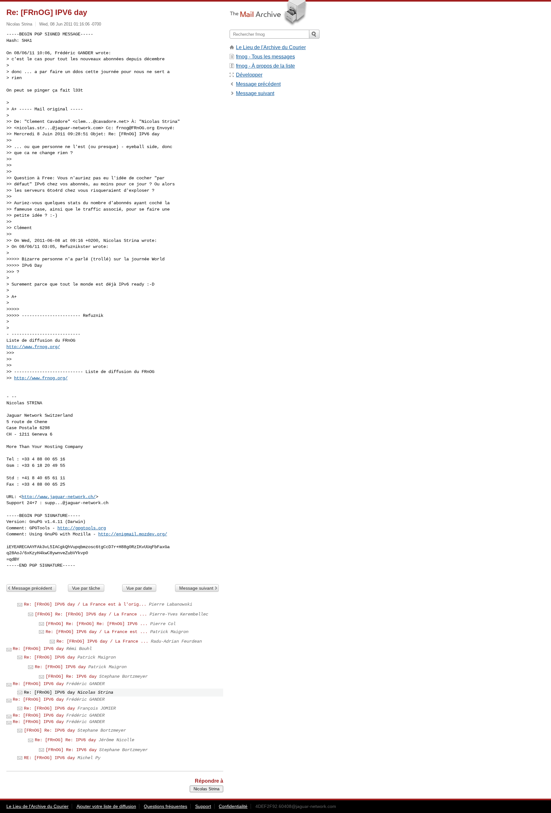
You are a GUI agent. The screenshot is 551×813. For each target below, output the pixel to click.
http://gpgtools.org (81, 528)
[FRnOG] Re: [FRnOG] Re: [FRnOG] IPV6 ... (97, 623)
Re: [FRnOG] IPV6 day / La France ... (102, 641)
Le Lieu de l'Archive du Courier (271, 47)
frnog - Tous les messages (265, 56)
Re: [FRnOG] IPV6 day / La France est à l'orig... (85, 604)
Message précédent (32, 588)
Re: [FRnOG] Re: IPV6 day (65, 739)
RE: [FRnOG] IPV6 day (49, 757)
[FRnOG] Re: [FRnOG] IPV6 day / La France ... (91, 614)
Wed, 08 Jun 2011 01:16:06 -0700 (70, 24)
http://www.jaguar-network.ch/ (59, 496)
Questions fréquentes (165, 806)
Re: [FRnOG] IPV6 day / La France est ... (97, 631)
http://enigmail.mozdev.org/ (132, 534)
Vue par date (139, 588)
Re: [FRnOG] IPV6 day (38, 648)
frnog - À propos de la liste (265, 66)
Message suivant (196, 588)
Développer (249, 75)
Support (203, 806)
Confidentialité (233, 806)
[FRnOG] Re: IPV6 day (71, 676)
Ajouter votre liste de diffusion (106, 806)
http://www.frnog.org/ (33, 346)
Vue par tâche (86, 588)
